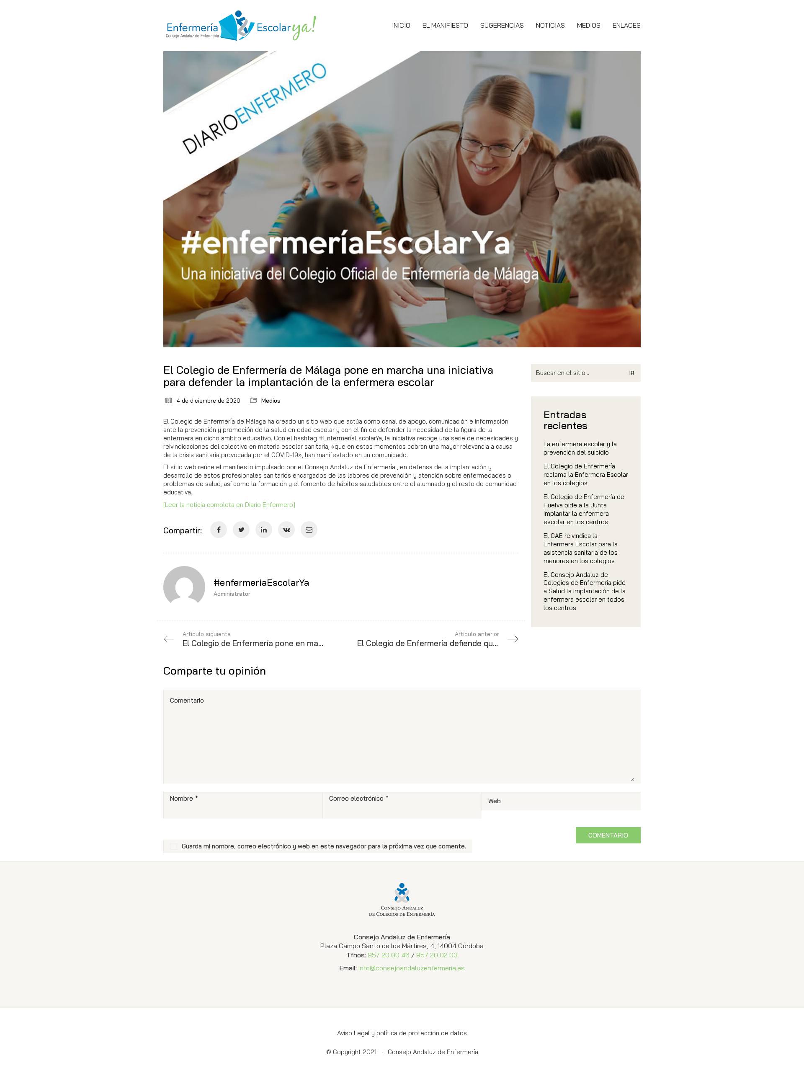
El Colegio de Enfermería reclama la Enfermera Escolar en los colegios (586, 474)
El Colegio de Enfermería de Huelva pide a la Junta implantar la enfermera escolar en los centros (584, 509)
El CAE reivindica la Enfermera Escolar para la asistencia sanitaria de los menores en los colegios (581, 548)
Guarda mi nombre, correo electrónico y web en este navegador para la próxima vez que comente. (324, 846)
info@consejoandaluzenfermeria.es (411, 968)
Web (494, 801)
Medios (271, 400)
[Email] (309, 529)
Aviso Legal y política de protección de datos (402, 1033)
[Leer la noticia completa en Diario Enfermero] (229, 505)
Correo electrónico (359, 798)
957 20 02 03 (437, 955)
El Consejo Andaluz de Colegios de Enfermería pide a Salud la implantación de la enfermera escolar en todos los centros (585, 591)
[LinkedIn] (263, 529)
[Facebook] (218, 529)
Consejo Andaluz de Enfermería (433, 1052)
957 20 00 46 (389, 955)
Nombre (184, 798)
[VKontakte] (286, 529)
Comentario (187, 700)
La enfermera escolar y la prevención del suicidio (580, 448)
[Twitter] (241, 529)
